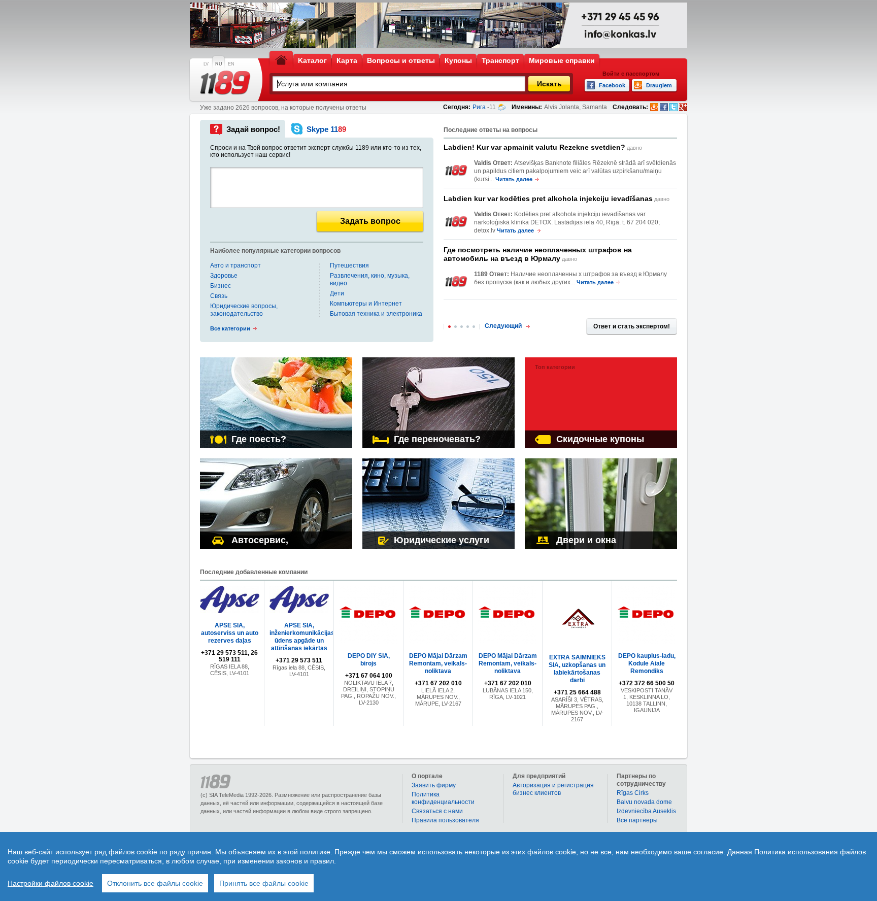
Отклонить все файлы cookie (155, 883)
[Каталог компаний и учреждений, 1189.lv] (225, 83)
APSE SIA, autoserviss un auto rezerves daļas (229, 633)
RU (218, 63)
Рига (479, 107)
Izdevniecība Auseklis (646, 811)
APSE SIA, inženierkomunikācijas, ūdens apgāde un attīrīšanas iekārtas (302, 637)
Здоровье (224, 275)
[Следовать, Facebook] (664, 107)
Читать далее (513, 179)
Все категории (230, 328)
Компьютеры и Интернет (366, 303)
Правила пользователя (445, 820)
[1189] (456, 170)
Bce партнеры (637, 820)
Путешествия (349, 265)
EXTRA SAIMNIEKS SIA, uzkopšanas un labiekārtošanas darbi (577, 669)
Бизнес (220, 285)
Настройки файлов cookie (50, 883)
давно (543, 147)
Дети (337, 293)
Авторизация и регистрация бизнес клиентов (553, 789)
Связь (218, 295)
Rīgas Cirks (633, 792)
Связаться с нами (437, 811)
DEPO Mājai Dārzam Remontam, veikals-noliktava (438, 663)
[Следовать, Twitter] (673, 107)
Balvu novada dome (644, 802)
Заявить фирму (434, 785)
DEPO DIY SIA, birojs (369, 659)
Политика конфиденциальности (443, 798)
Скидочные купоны (600, 439)
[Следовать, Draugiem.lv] (654, 107)
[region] (438, 866)
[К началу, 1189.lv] (281, 59)
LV (206, 63)
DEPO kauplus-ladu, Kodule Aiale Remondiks (647, 663)
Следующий (503, 325)
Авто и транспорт (235, 265)
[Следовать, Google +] (683, 107)
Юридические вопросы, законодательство (244, 310)
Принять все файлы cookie (264, 883)
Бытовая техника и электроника (376, 313)
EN (231, 63)
